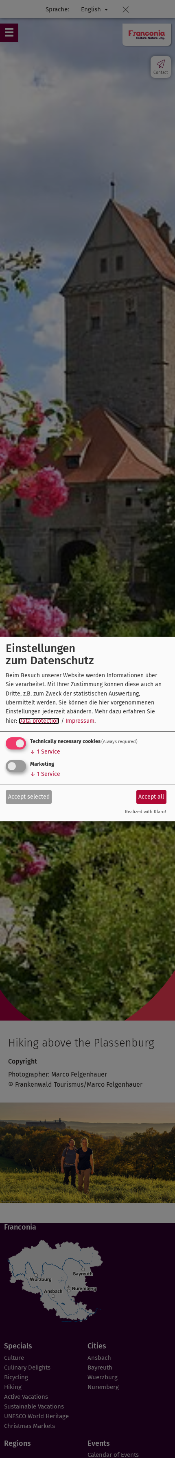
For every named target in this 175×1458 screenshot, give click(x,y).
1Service (45, 751)
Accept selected (29, 796)
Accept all (151, 796)
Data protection (39, 720)
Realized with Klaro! (145, 812)
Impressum (80, 720)
